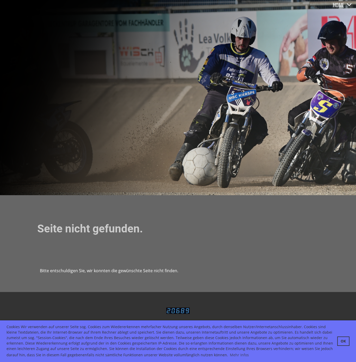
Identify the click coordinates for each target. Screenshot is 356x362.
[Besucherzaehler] (178, 311)
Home (338, 5)
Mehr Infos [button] (239, 354)
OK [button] (343, 341)
